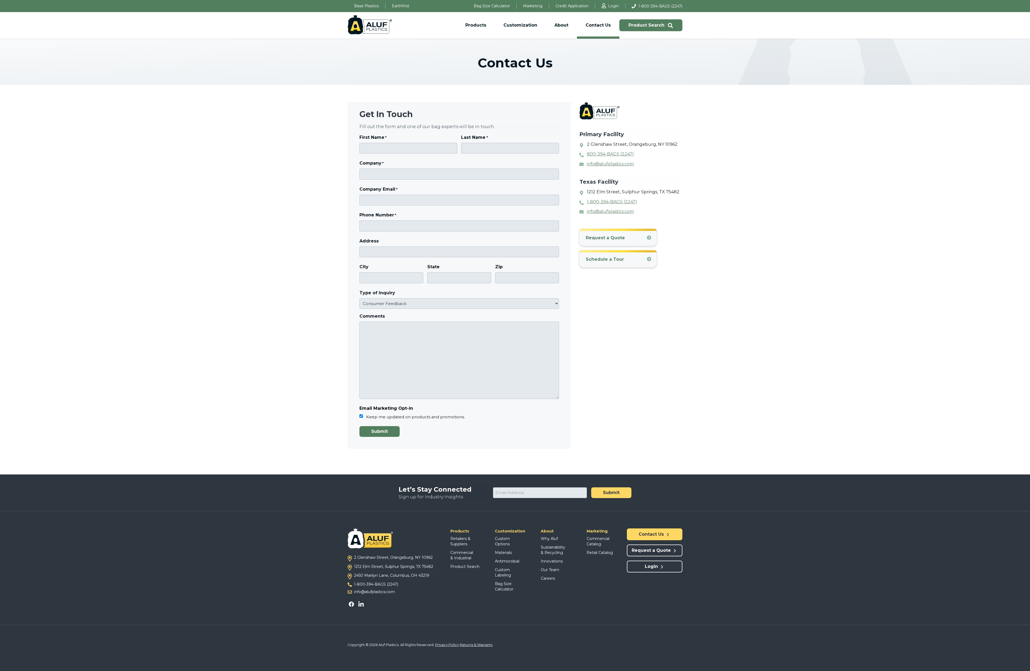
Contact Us (652, 534)
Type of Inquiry (377, 292)
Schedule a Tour (605, 259)
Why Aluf (549, 538)
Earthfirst (400, 5)
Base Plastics (366, 5)
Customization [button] (520, 25)
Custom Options (502, 541)
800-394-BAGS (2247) (610, 154)
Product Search (647, 25)
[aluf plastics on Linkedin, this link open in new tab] (360, 604)
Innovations (552, 561)
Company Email (378, 189)
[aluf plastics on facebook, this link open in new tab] (352, 604)
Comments (372, 316)
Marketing (532, 5)
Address (369, 241)
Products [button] (475, 25)
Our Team (550, 569)
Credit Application (572, 5)
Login (613, 5)
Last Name (474, 137)
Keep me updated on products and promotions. (415, 416)
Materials (503, 552)
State (433, 266)
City (364, 266)
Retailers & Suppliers (460, 541)
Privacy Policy (447, 645)
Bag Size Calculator (492, 5)
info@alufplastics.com (610, 163)
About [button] (561, 25)
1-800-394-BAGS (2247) (660, 6)
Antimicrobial (507, 561)
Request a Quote (605, 237)
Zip (499, 266)
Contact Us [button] (598, 25)
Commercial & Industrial (461, 555)
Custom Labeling (503, 572)
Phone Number (377, 214)
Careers (548, 578)
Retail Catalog (600, 552)
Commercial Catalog (598, 541)
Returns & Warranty (476, 645)
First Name (373, 137)
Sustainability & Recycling (553, 550)
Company (371, 163)
